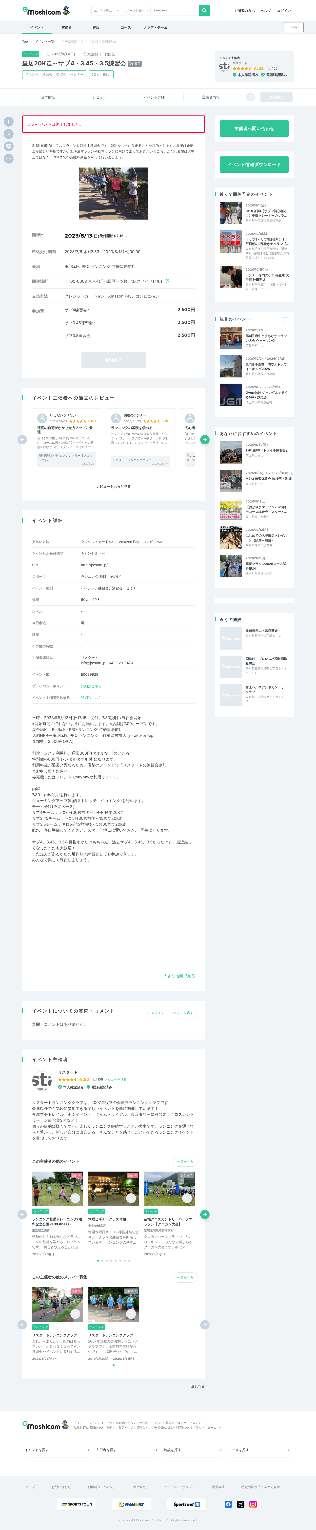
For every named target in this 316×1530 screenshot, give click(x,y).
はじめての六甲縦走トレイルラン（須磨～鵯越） (266, 537)
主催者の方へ (244, 10)
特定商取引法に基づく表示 (260, 1487)
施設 (96, 27)
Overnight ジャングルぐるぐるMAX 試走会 (267, 395)
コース (126, 27)
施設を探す (172, 1450)
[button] (205, 439)
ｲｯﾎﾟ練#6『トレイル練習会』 (267, 450)
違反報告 (198, 1386)
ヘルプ (266, 10)
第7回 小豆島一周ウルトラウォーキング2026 (266, 366)
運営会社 (218, 1487)
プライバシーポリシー (179, 1487)
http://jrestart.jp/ (94, 565)
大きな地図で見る (179, 975)
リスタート (240, 63)
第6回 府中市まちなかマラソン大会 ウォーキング (266, 338)
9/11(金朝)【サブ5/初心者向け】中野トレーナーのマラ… (266, 213)
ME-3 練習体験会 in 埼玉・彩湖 (269, 479)
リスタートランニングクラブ (132, 460)
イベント (37, 27)
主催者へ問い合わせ (254, 128)
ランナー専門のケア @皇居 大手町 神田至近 (267, 277)
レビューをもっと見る (113, 486)
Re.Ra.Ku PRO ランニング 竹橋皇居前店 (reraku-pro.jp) (104, 735)
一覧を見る (185, 1161)
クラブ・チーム (155, 27)
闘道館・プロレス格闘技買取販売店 (266, 661)
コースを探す (238, 1450)
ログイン (284, 10)
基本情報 (48, 97)
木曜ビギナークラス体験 (107, 1219)
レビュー (99, 97)
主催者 (66, 27)
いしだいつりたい (63, 415)
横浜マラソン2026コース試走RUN (266, 566)
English (293, 27)
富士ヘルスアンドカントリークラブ (266, 689)
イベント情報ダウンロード (254, 164)
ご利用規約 (138, 1487)
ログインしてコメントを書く (172, 1013)
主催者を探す (106, 1450)
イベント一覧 (44, 41)
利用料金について (100, 1487)
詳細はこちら (91, 686)
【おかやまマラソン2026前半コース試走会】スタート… (266, 509)
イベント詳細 (154, 97)
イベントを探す (37, 1450)
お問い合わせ (61, 1487)
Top (25, 41)
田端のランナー (135, 415)
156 (274, 68)
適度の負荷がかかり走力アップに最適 (65, 430)
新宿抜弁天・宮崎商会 (262, 630)
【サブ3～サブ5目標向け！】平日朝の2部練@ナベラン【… (267, 241)
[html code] (9, 159)
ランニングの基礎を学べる (132, 428)
